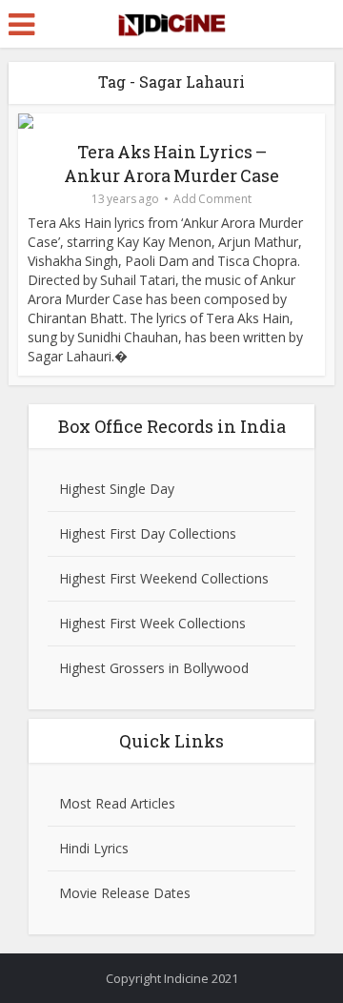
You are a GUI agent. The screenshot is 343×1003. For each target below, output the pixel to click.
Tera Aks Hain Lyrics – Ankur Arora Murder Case (171, 163)
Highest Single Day (116, 489)
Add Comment (212, 199)
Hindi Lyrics (94, 848)
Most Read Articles (117, 803)
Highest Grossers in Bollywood (154, 668)
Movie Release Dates (125, 893)
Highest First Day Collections (147, 533)
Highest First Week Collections (152, 623)
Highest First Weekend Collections (164, 578)
